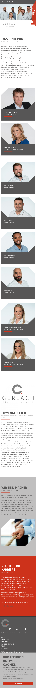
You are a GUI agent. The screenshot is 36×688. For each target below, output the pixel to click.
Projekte (4, 642)
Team (3, 646)
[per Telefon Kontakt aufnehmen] (33, 10)
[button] (14, 678)
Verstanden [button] (18, 683)
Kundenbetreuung (7, 644)
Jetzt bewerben (8, 606)
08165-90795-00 (7, 2)
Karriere (4, 648)
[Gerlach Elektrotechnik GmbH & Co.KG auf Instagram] (33, 18)
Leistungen (5, 640)
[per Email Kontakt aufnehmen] (33, 13)
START (3, 638)
